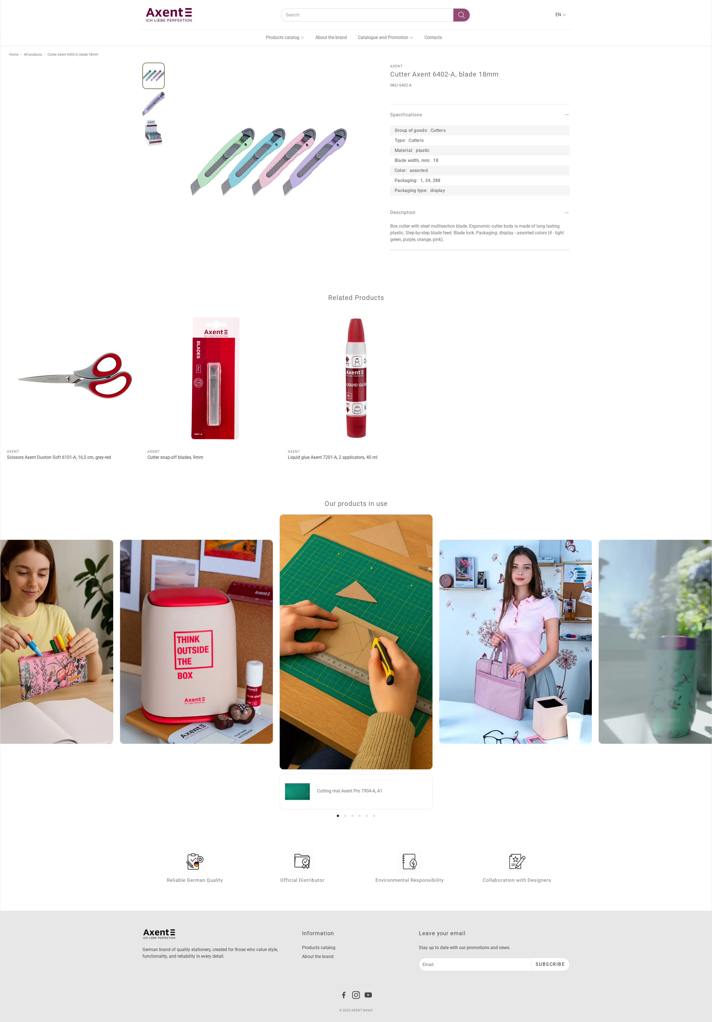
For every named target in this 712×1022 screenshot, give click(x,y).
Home (13, 54)
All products (33, 54)
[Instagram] (356, 995)
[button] (375, 15)
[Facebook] (344, 995)
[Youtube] (368, 995)
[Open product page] (75, 378)
